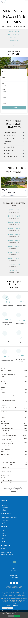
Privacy (14, 568)
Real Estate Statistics (14, 34)
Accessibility (14, 570)
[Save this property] (25, 178)
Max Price (4, 77)
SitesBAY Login (14, 577)
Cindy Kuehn (5, 520)
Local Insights (14, 46)
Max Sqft (4, 100)
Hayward (4, 509)
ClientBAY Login (14, 575)
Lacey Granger (5, 518)
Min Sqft (4, 95)
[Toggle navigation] (26, 2)
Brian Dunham (5, 523)
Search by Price (14, 40)
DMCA (14, 573)
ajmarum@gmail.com (9, 554)
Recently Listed (14, 37)
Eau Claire (4, 504)
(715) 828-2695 (8, 552)
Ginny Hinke (5, 522)
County (3, 532)
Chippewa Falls (5, 507)
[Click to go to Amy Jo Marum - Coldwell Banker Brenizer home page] (2, 2)
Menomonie (4, 505)
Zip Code (4, 535)
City (3, 533)
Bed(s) (3, 83)
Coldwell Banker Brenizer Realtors (9, 517)
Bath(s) (3, 89)
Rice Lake (4, 510)
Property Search (14, 31)
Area (3, 538)
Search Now (14, 107)
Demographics (14, 43)
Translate (24, 608)
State (3, 530)
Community (4, 537)
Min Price (4, 71)
